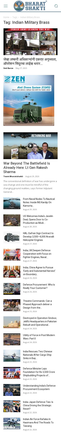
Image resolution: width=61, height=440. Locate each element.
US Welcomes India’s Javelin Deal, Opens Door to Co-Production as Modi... (38, 219)
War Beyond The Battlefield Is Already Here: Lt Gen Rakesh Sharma (26, 167)
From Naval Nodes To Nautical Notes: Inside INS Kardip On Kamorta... (39, 202)
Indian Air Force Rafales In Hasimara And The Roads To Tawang (38, 422)
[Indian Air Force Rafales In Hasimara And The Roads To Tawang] (11, 423)
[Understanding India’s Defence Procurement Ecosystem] (11, 390)
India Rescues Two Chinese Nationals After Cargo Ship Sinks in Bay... (37, 355)
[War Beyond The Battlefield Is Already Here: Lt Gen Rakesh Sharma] (30, 145)
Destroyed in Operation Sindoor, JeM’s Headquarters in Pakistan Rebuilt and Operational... (40, 321)
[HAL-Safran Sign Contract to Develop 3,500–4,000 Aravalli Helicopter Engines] (11, 237)
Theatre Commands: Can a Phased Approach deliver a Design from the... (37, 304)
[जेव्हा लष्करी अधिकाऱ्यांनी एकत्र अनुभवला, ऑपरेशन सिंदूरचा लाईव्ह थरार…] (30, 41)
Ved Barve (8, 68)
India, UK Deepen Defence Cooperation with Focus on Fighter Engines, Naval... (37, 254)
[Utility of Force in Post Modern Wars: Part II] (11, 339)
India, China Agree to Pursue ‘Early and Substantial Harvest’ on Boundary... (39, 271)
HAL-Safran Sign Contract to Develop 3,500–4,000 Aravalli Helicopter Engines (38, 236)
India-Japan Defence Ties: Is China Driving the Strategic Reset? (38, 405)
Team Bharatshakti (13, 176)
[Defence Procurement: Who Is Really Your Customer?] (11, 289)
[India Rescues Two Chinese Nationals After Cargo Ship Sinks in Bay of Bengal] (11, 356)
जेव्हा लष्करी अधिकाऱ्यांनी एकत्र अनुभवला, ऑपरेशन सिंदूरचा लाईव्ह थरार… (30, 61)
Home (6, 17)
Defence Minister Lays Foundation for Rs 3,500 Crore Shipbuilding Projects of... (39, 372)
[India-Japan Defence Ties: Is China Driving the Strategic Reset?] (11, 406)
